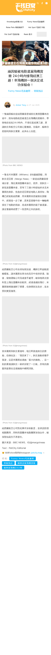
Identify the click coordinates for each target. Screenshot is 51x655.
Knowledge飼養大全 (15, 22)
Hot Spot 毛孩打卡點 (36, 27)
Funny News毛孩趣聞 (35, 22)
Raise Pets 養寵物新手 (15, 27)
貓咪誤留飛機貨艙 (27, 463)
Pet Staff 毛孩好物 (11, 34)
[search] (38, 3)
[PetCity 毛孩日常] (25, 7)
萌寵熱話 (38, 91)
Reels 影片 (28, 34)
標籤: (5, 458)
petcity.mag (36, 452)
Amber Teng (21, 105)
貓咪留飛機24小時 (13, 467)
